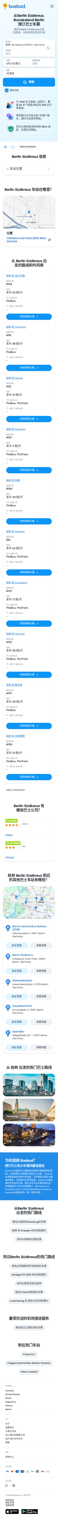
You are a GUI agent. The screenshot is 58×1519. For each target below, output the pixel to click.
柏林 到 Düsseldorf (17, 583)
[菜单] (52, 6)
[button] (48, 48)
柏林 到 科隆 (13, 480)
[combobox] (29, 43)
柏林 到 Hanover (15, 634)
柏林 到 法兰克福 (15, 276)
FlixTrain (9, 857)
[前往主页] (14, 6)
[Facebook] (14, 1485)
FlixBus (9, 835)
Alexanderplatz (22, 980)
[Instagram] (6, 1485)
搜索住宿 (14, 90)
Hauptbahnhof (22, 1006)
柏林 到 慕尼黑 (14, 685)
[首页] (5, 146)
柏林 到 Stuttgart (16, 429)
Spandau (18, 1031)
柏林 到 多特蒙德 (15, 736)
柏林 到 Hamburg (16, 327)
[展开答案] (48, 169)
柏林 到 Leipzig (14, 378)
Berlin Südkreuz (22, 955)
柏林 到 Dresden (15, 532)
